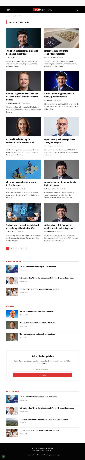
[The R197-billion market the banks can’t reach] (12, 314)
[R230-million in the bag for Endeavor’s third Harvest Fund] (23, 127)
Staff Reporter (50, 100)
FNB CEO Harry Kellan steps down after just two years (59, 141)
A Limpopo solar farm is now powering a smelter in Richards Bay (43, 419)
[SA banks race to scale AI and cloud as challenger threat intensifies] (23, 212)
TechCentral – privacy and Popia (50, 455)
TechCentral (11, 57)
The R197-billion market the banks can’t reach (37, 311)
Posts (12, 16)
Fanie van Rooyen (50, 57)
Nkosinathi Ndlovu (50, 188)
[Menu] (8, 9)
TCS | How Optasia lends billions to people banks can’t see (22, 52)
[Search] (77, 9)
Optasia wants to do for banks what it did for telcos (60, 184)
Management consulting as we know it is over (36, 323)
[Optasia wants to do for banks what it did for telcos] (61, 169)
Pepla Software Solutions (14, 103)
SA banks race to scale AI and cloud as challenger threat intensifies (22, 227)
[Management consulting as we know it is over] (12, 325)
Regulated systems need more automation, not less (39, 289)
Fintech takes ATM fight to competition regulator (56, 52)
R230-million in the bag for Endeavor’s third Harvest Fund (20, 141)
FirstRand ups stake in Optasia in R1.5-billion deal (21, 184)
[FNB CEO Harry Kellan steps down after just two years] (61, 127)
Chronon (49, 450)
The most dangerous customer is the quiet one (37, 334)
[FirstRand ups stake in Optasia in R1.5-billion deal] (23, 169)
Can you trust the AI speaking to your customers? (38, 267)
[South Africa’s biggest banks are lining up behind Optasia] (61, 81)
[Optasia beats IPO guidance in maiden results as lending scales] (61, 212)
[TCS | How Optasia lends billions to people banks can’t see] (23, 38)
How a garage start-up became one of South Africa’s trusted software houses (22, 96)
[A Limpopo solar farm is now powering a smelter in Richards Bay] (12, 422)
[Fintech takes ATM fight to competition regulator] (61, 38)
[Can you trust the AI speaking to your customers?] (12, 269)
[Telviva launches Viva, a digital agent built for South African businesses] (12, 280)
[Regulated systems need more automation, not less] (12, 292)
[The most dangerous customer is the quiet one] (12, 337)
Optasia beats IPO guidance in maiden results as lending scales (59, 227)
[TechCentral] (42, 9)
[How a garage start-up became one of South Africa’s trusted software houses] (23, 81)
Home (8, 16)
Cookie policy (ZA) (32, 455)
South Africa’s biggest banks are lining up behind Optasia (59, 95)
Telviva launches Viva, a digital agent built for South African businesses (46, 278)
